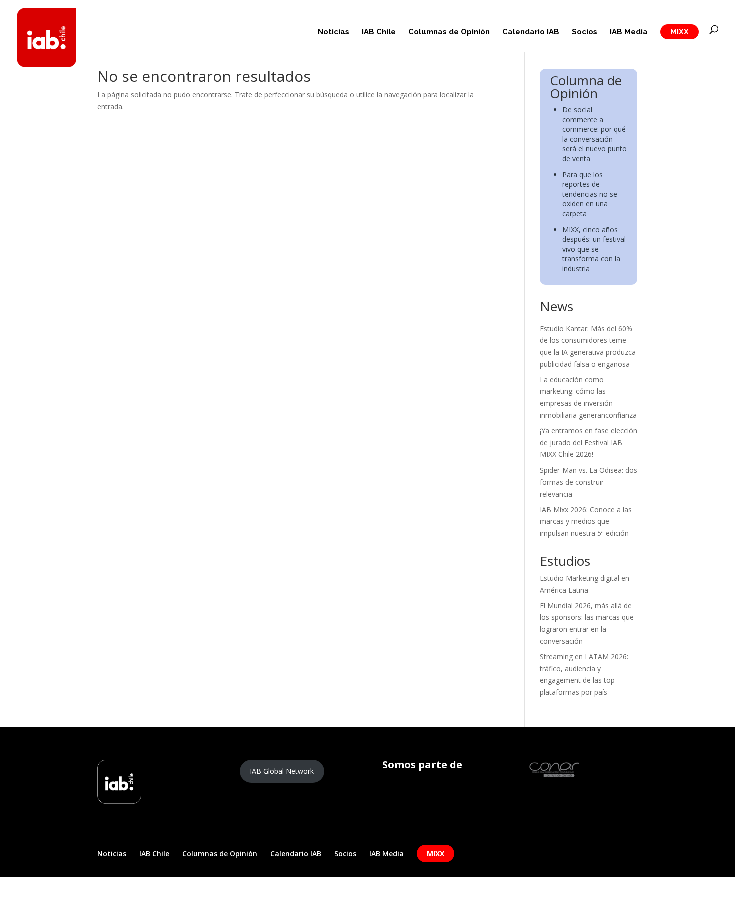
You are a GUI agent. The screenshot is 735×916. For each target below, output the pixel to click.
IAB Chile (379, 32)
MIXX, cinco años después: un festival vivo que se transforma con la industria (594, 249)
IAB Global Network (282, 771)
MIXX (679, 31)
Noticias (334, 32)
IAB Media (629, 32)
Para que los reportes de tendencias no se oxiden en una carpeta (590, 194)
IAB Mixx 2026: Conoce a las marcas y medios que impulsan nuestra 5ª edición (586, 521)
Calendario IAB (531, 32)
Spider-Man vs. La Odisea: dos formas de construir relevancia (589, 482)
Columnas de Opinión (449, 32)
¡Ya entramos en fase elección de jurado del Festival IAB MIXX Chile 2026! (589, 443)
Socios (585, 32)
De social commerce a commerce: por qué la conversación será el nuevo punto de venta (594, 134)
